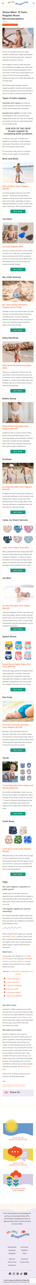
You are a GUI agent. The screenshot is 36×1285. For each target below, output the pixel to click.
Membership (12, 1247)
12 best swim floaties (13, 979)
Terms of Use (12, 1262)
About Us (12, 1259)
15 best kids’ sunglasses (14, 985)
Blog (24, 1253)
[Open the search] (33, 3)
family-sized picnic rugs (19, 961)
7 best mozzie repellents (14, 996)
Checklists (24, 1250)
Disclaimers (12, 1265)
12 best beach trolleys (13, 992)
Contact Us (24, 1259)
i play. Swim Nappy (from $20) (15, 548)
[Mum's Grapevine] (18, 3)
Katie (3, 21)
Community (24, 1247)
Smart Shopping (7, 1085)
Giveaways (12, 1250)
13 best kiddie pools (12, 982)
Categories (11, 1253)
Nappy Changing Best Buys (10, 24)
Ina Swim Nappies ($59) (12, 247)
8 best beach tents (12, 989)
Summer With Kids (19, 1085)
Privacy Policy (24, 1262)
